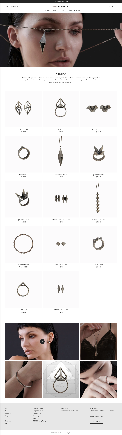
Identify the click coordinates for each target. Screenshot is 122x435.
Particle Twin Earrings (61, 220)
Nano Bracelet (23, 265)
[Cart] (116, 6)
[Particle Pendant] (98, 199)
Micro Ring (23, 175)
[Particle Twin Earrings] (61, 199)
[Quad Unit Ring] (98, 154)
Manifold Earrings (98, 130)
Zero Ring (23, 310)
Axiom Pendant (61, 175)
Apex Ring (61, 130)
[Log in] (112, 6)
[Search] (109, 6)
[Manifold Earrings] (98, 109)
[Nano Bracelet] (23, 244)
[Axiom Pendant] (61, 154)
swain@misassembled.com (69, 411)
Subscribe (96, 421)
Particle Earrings (61, 310)
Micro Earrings (61, 265)
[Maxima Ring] (98, 244)
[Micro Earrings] (61, 244)
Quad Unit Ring (98, 175)
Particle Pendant (98, 220)
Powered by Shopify (68, 433)
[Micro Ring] (23, 154)
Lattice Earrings (23, 130)
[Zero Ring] (23, 289)
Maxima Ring (98, 265)
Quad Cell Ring (23, 220)
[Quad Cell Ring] (23, 199)
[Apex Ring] (61, 109)
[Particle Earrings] (61, 289)
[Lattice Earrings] (23, 109)
